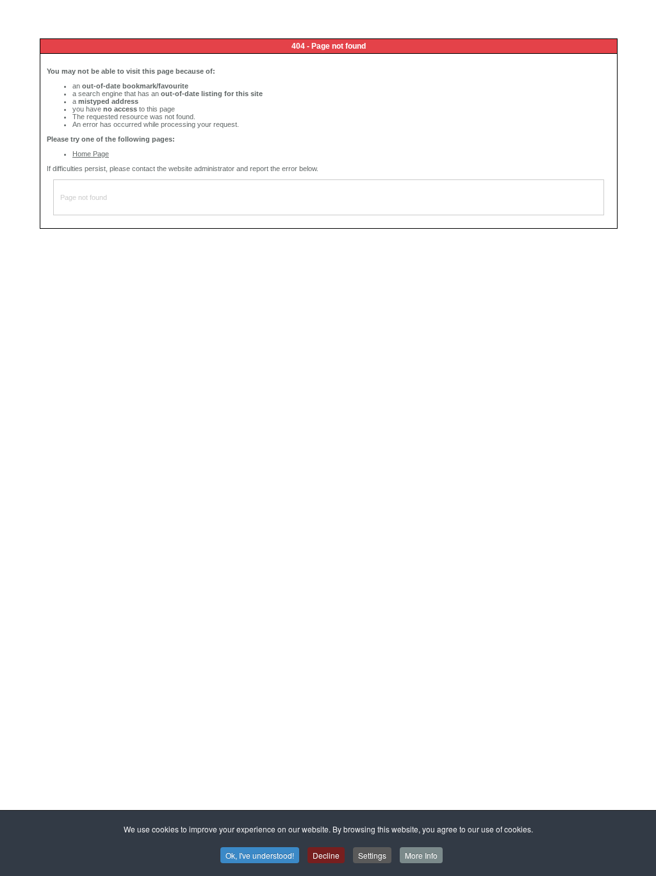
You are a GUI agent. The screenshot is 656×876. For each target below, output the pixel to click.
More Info (421, 855)
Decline (326, 855)
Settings (372, 855)
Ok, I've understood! (260, 855)
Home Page (90, 154)
